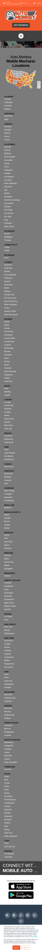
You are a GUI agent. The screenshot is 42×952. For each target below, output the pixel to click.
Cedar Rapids (9, 453)
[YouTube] (35, 915)
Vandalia (7, 687)
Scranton (7, 735)
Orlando (7, 291)
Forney (7, 793)
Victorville (8, 223)
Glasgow (7, 477)
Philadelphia (9, 732)
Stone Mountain (10, 371)
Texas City (8, 833)
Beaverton (8, 708)
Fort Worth (8, 796)
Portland (7, 718)
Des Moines (8, 456)
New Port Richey (10, 301)
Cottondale (8, 102)
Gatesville (8, 810)
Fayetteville (8, 586)
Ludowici (7, 345)
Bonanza (7, 711)
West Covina (9, 226)
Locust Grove (9, 341)
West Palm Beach (11, 315)
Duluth (6, 325)
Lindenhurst (8, 657)
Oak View (8, 187)
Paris (6, 826)
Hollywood (8, 170)
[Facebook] (7, 915)
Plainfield (7, 409)
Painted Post (9, 664)
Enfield (7, 251)
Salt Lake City (9, 846)
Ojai (5, 190)
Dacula (7, 328)
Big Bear (7, 153)
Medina (7, 660)
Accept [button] (16, 948)
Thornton (7, 240)
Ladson (7, 759)
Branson (7, 555)
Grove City (8, 681)
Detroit (6, 535)
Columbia (8, 749)
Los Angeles (9, 177)
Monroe (7, 630)
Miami (6, 288)
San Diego (8, 210)
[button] (21, 36)
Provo (6, 843)
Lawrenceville (9, 338)
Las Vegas (8, 616)
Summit (7, 422)
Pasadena (8, 197)
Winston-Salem (10, 606)
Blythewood (8, 742)
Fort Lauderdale (10, 275)
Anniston (7, 99)
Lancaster (8, 180)
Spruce (7, 545)
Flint (6, 538)
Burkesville (8, 474)
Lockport (7, 412)
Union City (8, 381)
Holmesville (8, 684)
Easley (6, 752)
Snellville (7, 368)
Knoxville (7, 769)
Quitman (7, 576)
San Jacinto (8, 213)
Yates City (8, 429)
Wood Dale (8, 425)
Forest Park (8, 331)
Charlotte (7, 583)
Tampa (6, 308)
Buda (6, 780)
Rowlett (7, 823)
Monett (6, 565)
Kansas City (8, 466)
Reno (6, 620)
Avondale (8, 126)
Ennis (6, 790)
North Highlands (10, 183)
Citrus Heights (9, 157)
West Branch (9, 459)
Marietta (7, 351)
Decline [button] (25, 948)
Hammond (8, 436)
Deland (7, 271)
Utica (6, 483)
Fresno (7, 163)
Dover (6, 258)
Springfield (8, 569)
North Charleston (10, 762)
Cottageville (8, 746)
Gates (6, 589)
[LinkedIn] (28, 915)
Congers (7, 644)
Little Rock (8, 116)
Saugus (7, 525)
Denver (7, 233)
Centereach (8, 641)
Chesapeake (9, 854)
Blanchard (8, 694)
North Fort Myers (10, 304)
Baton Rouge (9, 491)
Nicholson (8, 355)
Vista (6, 220)
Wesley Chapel (10, 311)
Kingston (7, 654)
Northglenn (8, 237)
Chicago (7, 402)
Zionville (7, 609)
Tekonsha (8, 548)
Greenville (8, 756)
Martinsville (8, 439)
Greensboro (8, 593)
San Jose (7, 216)
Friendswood (9, 803)
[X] (14, 915)
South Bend (8, 442)
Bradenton (8, 265)
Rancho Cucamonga (12, 200)
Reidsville (8, 596)
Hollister (7, 173)
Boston (7, 515)
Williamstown (9, 633)
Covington (8, 494)
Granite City (8, 405)
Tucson (7, 140)
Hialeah (7, 281)
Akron (6, 674)
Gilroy (6, 167)
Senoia (7, 361)
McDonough (9, 348)
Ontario (7, 193)
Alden (6, 449)
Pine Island (8, 667)
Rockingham (9, 599)
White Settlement (10, 836)
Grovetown (8, 335)
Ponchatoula (9, 501)
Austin (6, 776)
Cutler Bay (8, 268)
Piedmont (8, 701)
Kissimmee (8, 285)
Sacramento (8, 203)
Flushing (7, 650)
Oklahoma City (10, 698)
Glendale (7, 130)
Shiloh (6, 365)
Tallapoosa (8, 375)
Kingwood (8, 816)
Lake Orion (8, 542)
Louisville (8, 480)
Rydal (6, 358)
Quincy (7, 528)
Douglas (7, 518)
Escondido (8, 160)
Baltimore (8, 508)
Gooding (7, 392)
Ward (6, 119)
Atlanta (7, 322)
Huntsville (8, 106)
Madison (7, 109)
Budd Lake (8, 627)
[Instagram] (21, 921)
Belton (6, 559)
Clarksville (8, 857)
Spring (6, 829)
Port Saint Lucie (10, 298)
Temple (7, 378)
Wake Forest (9, 603)
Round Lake (9, 419)
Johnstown (8, 725)
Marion (6, 415)
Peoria (6, 136)
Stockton (7, 207)
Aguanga (7, 147)
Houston (7, 813)
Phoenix (7, 133)
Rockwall (7, 820)
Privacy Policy (33, 936)
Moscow (7, 729)
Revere (7, 521)
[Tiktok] (21, 915)
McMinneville (9, 715)
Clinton (7, 247)
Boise (6, 388)
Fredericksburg (10, 800)
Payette (7, 395)
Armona (7, 150)
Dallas (6, 786)
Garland (7, 806)
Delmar (7, 647)
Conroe (7, 783)
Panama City (9, 295)
